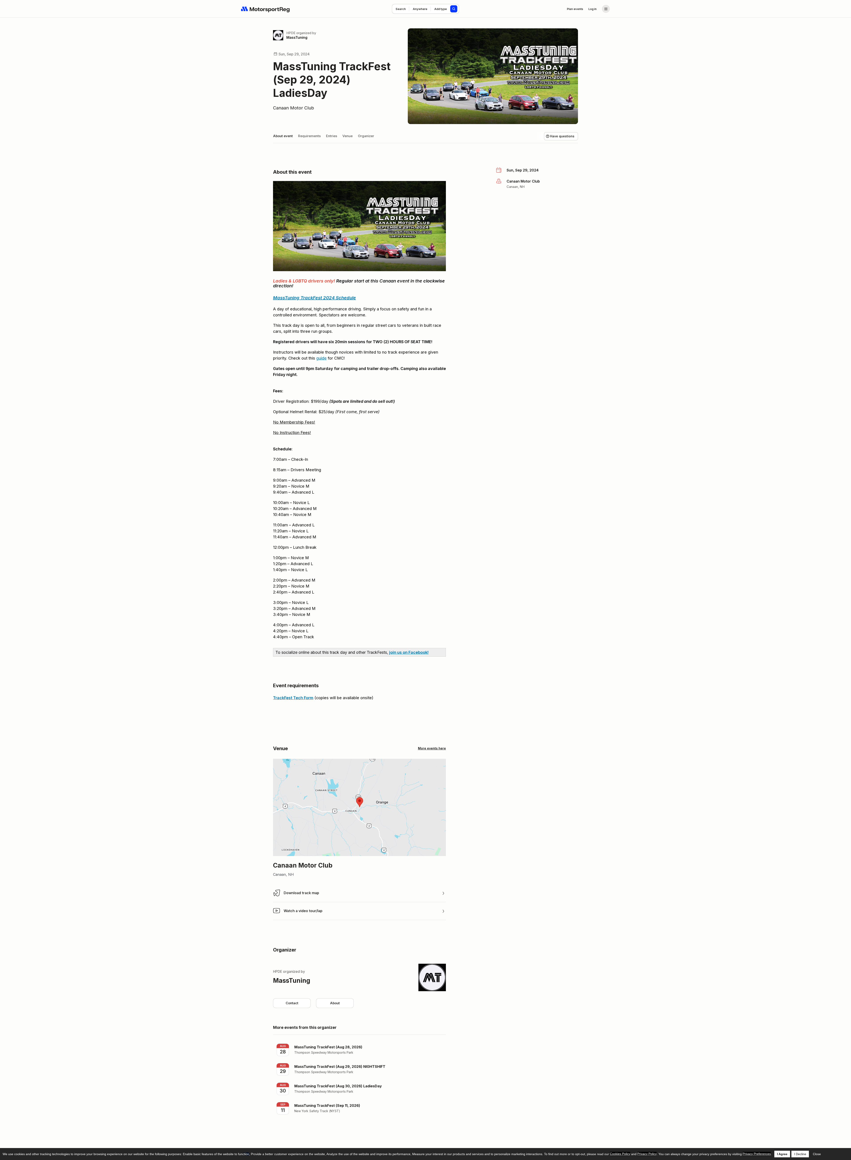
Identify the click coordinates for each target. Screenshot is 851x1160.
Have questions (562, 136)
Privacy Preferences (757, 1154)
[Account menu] (606, 9)
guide (321, 358)
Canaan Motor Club (293, 108)
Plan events (575, 9)
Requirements (309, 136)
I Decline (800, 1154)
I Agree (782, 1154)
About (335, 1003)
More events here (432, 748)
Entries (331, 136)
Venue (347, 136)
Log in (592, 9)
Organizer (366, 136)
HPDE (290, 33)
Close (817, 1154)
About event (283, 136)
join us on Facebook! (409, 652)
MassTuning (296, 37)
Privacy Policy (647, 1154)
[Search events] (453, 8)
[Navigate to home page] (265, 8)
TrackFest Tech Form (293, 697)
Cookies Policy (620, 1154)
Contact (292, 1003)
